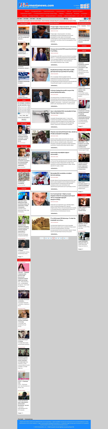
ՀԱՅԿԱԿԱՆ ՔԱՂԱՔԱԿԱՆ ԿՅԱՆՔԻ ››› (24, 67)
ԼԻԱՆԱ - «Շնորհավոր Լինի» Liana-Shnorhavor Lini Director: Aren (24, 386)
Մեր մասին (20, 419)
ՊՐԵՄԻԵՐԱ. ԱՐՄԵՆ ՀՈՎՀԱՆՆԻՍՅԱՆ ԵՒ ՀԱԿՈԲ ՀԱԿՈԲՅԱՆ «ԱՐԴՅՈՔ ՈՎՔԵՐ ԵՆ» (24, 366)
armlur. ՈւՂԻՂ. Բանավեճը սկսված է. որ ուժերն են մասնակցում (84, 184)
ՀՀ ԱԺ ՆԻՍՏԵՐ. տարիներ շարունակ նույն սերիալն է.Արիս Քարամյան (84, 89)
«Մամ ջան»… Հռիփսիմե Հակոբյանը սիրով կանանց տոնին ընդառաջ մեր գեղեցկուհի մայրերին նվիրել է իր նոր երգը (23, 276)
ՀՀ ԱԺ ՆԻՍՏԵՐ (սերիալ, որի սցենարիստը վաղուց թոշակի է (83, 94)
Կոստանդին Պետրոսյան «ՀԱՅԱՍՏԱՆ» (23, 300)
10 (20, 109)
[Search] (82, 19)
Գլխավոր (27, 11)
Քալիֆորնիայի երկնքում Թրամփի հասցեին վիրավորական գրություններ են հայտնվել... (62, 70)
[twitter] (87, 19)
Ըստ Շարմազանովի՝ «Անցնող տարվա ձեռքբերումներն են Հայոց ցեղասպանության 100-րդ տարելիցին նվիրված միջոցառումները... (63, 196)
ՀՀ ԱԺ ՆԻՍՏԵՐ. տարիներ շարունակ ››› (23, 96)
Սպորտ (42, 16)
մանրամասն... (54, 44)
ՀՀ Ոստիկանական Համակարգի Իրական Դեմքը (45, 13)
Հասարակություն (60, 11)
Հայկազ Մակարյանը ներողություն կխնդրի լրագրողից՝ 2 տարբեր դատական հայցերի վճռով (23, 138)
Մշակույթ (24, 16)
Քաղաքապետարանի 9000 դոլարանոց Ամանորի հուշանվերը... (64, 50)
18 (22, 110)
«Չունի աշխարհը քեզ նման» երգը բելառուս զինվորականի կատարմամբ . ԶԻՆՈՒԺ (23, 403)
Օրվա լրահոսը (23, 23)
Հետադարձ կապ (29, 419)
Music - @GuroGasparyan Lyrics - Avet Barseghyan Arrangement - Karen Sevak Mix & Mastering (23, 284)
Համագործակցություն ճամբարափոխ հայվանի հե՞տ (83, 20)
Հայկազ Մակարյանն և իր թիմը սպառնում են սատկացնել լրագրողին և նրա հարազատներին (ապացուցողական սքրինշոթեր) (24, 161)
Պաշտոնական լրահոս (48, 11)
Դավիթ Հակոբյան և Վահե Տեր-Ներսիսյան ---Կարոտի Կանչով (84, 209)
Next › (27, 115)
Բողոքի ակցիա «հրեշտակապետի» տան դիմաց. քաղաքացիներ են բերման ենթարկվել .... (63, 27)
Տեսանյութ (76, 13)
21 (27, 110)
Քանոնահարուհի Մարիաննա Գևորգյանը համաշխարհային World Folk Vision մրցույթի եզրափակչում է (23, 228)
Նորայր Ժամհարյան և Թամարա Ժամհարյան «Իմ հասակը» (23, 320)
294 (51, 238)
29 (28, 112)
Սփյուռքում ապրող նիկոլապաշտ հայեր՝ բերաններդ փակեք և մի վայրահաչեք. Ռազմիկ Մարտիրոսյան (23, 204)
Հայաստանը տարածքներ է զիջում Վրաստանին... (60, 153)
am (78, 16)
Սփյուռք (69, 11)
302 (64, 238)
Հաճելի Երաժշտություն (69, 16)
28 (27, 112)
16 (18, 110)
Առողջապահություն (51, 16)
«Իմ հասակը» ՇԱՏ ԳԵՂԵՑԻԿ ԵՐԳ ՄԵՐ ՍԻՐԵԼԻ (22, 325)
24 (20, 112)
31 (20, 113)
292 (46, 238)
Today (23, 115)
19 (23, 110)
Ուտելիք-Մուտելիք (33, 16)
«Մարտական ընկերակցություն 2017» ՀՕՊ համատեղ (23, 408)
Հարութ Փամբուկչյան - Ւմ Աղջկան (23, 249)
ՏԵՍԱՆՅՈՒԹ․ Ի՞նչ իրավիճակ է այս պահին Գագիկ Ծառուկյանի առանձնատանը (83, 144)
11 (22, 109)
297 (58, 238)
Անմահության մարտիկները (21, 182)
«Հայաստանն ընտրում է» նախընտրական (83, 187)
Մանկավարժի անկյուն (26, 13)
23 (18, 112)
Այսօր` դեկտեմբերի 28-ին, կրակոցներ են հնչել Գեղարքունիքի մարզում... (63, 112)
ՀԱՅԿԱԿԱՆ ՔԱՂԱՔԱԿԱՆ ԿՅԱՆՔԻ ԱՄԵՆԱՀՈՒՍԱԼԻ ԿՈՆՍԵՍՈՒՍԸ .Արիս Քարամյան (83, 66)
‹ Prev (20, 115)
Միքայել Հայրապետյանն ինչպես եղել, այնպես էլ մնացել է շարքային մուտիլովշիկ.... (64, 132)
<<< (41, 238)
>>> (67, 238)
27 (25, 112)
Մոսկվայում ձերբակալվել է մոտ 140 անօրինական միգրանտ (84, 40)
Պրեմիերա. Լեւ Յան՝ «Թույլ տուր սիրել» (83, 224)
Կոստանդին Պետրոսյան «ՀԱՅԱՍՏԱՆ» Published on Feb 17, (23, 304)
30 (18, 113)
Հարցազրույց (68, 13)
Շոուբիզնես (84, 13)
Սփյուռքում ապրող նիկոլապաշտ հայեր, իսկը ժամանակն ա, (23, 210)
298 (61, 238)
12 (23, 109)
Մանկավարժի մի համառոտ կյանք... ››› (23, 52)
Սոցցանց (61, 13)
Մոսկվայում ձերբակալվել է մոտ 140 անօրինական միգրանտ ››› (24, 37)
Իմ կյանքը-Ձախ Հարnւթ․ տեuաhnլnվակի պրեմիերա (23, 343)
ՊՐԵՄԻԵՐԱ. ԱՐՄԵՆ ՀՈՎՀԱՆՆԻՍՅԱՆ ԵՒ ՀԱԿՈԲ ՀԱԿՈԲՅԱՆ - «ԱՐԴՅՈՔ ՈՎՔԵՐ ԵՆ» (23, 360)
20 (25, 110)
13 (25, 109)
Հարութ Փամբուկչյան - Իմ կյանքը (23, 340)
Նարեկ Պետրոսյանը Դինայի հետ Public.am (83, 242)
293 (48, 238)
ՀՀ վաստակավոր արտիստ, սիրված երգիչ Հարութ (24, 252)
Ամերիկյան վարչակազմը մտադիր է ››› (24, 82)
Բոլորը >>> (20, 256)
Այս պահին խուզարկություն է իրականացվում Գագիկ (84, 149)
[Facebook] (85, 19)
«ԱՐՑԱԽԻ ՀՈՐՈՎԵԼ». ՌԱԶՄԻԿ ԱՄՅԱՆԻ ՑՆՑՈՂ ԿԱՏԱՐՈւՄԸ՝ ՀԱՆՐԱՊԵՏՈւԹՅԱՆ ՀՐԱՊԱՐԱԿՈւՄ (83, 166)
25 (22, 112)
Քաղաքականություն (36, 11)
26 (23, 112)
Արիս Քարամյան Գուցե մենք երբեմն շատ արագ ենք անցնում (83, 72)
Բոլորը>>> (80, 126)
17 (20, 110)
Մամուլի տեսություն (78, 11)
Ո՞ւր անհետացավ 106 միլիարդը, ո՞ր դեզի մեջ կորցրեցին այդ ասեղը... (63, 219)
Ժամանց (60, 16)
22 (28, 110)
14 (27, 109)
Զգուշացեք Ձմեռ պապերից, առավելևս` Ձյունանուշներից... (61, 174)
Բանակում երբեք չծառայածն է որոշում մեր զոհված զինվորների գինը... (62, 91)
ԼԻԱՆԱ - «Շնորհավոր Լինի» (23, 382)
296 (56, 238)
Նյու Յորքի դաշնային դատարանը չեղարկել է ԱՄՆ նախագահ (83, 122)
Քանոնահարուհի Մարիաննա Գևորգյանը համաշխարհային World (23, 234)
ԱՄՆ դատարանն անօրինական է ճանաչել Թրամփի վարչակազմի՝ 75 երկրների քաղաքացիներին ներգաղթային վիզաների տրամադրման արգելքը (84, 114)
